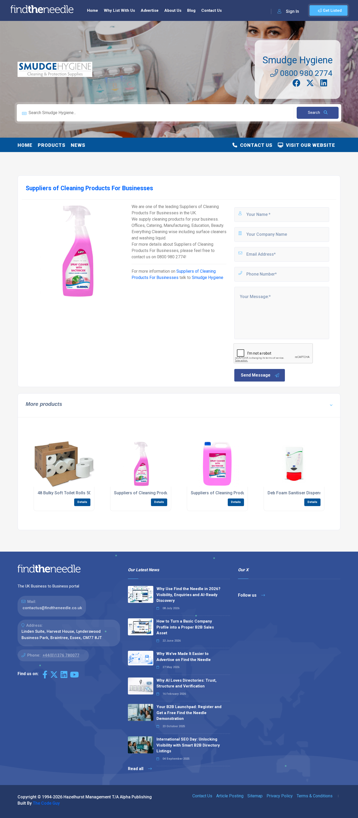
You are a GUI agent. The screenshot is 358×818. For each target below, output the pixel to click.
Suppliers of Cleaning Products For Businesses (159, 492)
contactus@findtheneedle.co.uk (52, 608)
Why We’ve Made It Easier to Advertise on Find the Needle (183, 656)
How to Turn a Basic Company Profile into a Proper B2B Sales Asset (185, 627)
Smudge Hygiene (298, 60)
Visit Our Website (309, 145)
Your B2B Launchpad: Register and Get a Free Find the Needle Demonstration (188, 712)
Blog (191, 10)
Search (314, 112)
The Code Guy (46, 803)
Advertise (150, 10)
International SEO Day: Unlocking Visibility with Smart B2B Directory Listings (188, 745)
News (78, 145)
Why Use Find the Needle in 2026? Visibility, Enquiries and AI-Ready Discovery (188, 594)
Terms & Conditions (315, 795)
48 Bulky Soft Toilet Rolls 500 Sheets (72, 492)
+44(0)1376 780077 (60, 655)
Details (82, 502)
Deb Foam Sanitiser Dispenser (297, 492)
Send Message (255, 375)
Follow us (248, 595)
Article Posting (229, 795)
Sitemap (255, 795)
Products (52, 145)
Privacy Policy (280, 795)
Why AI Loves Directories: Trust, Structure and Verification (186, 683)
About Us (172, 10)
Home (92, 10)
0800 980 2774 (305, 73)
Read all (136, 768)
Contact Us (211, 10)
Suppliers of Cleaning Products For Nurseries (235, 492)
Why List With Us (119, 10)
